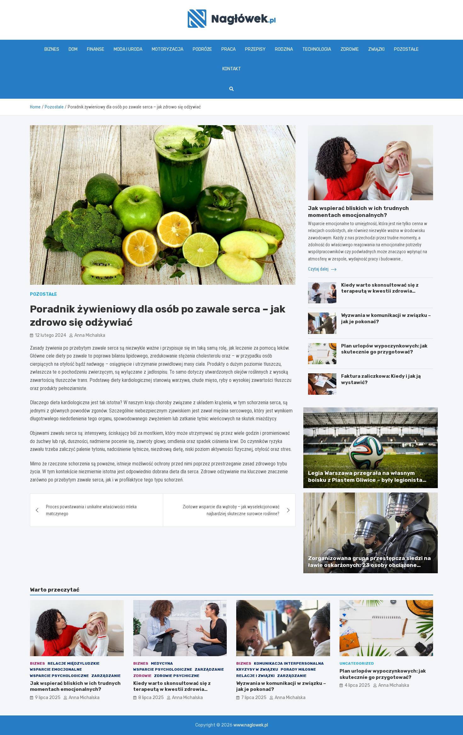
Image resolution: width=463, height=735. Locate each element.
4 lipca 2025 (357, 685)
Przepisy (255, 49)
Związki (376, 49)
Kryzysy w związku (257, 669)
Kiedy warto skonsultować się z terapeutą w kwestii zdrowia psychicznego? (380, 291)
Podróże (202, 49)
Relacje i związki (255, 676)
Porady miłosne (298, 669)
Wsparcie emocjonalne (56, 669)
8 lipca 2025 (151, 697)
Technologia (316, 49)
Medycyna (162, 663)
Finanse (95, 49)
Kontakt (231, 69)
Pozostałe (406, 49)
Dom (73, 49)
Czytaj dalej (318, 268)
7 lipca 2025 (253, 697)
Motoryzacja (167, 49)
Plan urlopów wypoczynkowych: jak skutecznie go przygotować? (384, 349)
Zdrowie (349, 49)
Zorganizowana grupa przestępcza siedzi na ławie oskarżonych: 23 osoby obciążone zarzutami (369, 565)
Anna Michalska (89, 335)
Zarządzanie (106, 676)
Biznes (51, 49)
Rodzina (284, 49)
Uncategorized (357, 663)
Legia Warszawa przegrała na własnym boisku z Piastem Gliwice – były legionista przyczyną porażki (365, 480)
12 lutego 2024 (50, 335)
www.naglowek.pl (250, 725)
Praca (228, 49)
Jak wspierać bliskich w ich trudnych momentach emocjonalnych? (75, 686)
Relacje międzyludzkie (74, 663)
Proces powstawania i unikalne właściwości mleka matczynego (91, 510)
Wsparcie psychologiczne (59, 676)
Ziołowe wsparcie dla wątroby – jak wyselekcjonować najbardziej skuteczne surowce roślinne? (231, 510)
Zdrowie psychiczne (176, 676)
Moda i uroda (128, 49)
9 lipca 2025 (47, 697)
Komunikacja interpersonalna (289, 663)
